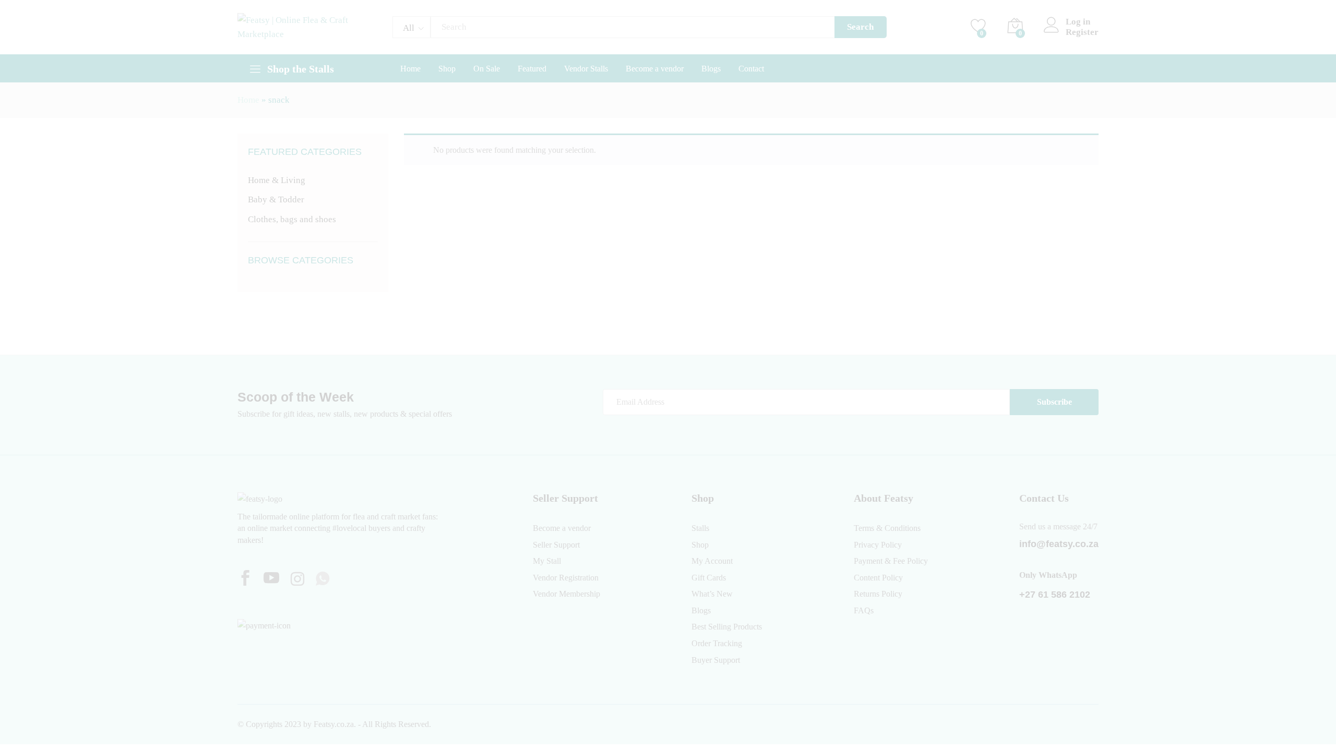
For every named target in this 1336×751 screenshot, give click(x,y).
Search (860, 27)
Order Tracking (716, 643)
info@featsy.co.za (1059, 544)
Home (410, 69)
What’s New (712, 593)
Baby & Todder (276, 199)
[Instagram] (297, 580)
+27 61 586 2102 (1054, 594)
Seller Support (556, 544)
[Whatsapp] (323, 579)
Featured (532, 69)
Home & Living (276, 180)
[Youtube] (271, 579)
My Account (712, 560)
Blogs (711, 69)
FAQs (864, 610)
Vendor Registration (566, 577)
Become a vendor (655, 69)
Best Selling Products (726, 626)
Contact (751, 69)
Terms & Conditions (887, 528)
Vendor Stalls (586, 69)
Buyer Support (715, 660)
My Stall (547, 560)
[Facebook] (245, 579)
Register (1082, 32)
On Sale (486, 69)
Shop (447, 69)
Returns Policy (878, 593)
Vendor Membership (566, 593)
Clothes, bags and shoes (292, 219)
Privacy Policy (878, 544)
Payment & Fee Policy (891, 560)
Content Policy (878, 577)
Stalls (700, 528)
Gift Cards (708, 577)
